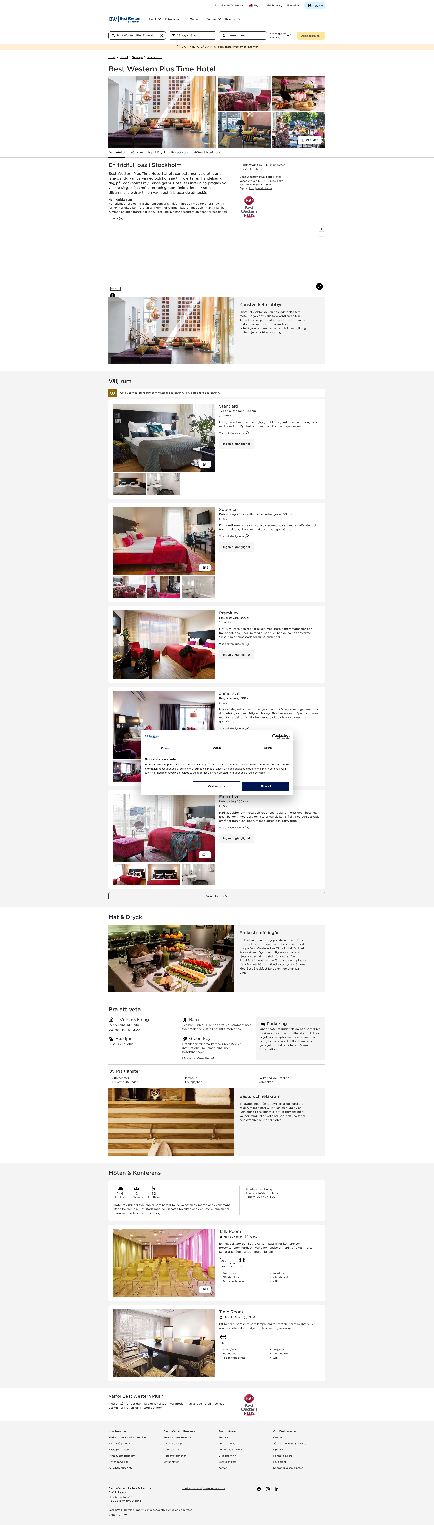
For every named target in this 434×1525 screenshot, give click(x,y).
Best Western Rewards (179, 1431)
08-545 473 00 (266, 1196)
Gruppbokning (227, 1455)
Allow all (265, 786)
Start (111, 57)
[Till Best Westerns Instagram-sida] (267, 1489)
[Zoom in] (321, 228)
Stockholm (154, 57)
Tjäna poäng (171, 1449)
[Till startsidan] (125, 19)
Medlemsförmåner (174, 1455)
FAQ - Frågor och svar (122, 1443)
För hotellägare (282, 1455)
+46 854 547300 (260, 184)
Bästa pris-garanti (119, 1449)
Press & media (226, 1443)
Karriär (222, 1468)
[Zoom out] (321, 233)
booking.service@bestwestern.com (203, 1488)
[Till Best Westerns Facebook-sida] (258, 1489)
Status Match (171, 1461)
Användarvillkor (118, 1461)
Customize (214, 786)
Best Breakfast (227, 1461)
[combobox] (137, 35)
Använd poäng (172, 1443)
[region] (217, 258)
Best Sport (224, 1437)
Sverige (137, 57)
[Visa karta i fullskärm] (319, 286)
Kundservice (117, 1431)
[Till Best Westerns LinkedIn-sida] (276, 1489)
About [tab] (268, 747)
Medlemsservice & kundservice (127, 1437)
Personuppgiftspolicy (121, 1455)
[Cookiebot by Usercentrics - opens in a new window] (275, 736)
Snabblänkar (227, 1431)
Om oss (277, 1437)
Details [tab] (217, 747)
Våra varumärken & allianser (290, 1443)
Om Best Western (285, 1431)
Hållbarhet (279, 1461)
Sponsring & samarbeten (288, 1468)
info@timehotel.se (260, 188)
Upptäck (278, 1449)
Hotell (124, 57)
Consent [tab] (166, 748)
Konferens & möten (230, 1449)
